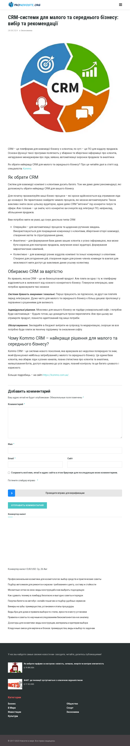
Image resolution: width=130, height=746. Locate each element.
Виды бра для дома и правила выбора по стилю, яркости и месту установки (47, 612)
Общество (72, 703)
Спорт (70, 708)
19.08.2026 (29, 668)
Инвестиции (14, 712)
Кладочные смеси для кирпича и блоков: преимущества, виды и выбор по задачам (51, 628)
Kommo (27, 168)
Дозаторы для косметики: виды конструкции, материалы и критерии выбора (48, 623)
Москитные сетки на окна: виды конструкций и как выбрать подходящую (46, 590)
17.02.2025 (29, 684)
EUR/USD (31, 569)
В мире (12, 708)
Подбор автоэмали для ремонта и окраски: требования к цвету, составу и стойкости (52, 584)
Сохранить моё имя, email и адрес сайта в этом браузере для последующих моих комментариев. (64, 472)
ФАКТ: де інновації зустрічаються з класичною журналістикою (53, 680)
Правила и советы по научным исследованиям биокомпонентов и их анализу (48, 617)
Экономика (26, 30)
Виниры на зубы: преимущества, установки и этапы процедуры (41, 606)
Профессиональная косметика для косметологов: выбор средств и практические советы (54, 579)
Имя (11, 444)
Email (12, 458)
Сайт (70, 458)
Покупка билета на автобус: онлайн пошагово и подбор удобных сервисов (46, 601)
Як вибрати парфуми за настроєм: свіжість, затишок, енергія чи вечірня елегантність (64, 663)
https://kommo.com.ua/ (56, 375)
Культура (13, 716)
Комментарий (16, 404)
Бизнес (12, 703)
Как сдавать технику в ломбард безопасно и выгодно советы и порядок (45, 595)
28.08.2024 (13, 30)
